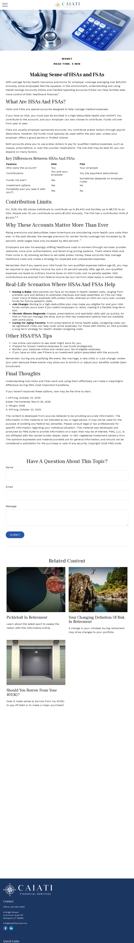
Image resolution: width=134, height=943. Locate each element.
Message (11, 506)
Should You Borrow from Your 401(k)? (32, 692)
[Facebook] (5, 928)
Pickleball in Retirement (27, 617)
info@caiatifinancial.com (15, 923)
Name (9, 467)
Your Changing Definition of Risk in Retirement (97, 619)
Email (9, 486)
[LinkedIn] (11, 928)
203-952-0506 (17, 907)
